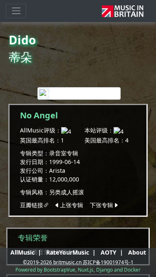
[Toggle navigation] (16, 11)
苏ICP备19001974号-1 (108, 262)
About (137, 252)
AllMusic (22, 252)
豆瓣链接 (31, 205)
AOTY (108, 252)
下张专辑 (100, 205)
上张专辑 (72, 205)
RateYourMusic (67, 252)
